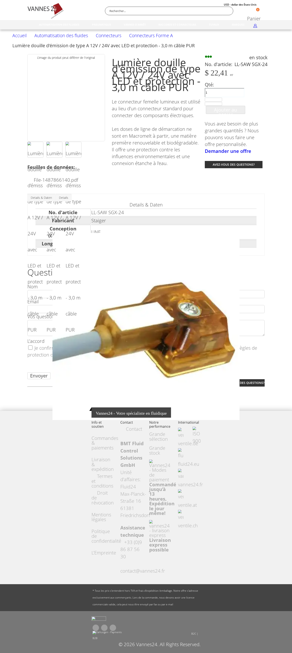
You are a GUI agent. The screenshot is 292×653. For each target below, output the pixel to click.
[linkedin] (113, 628)
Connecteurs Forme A (151, 35)
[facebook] (96, 628)
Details (63, 198)
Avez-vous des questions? (234, 164)
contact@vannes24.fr (142, 571)
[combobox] (169, 11)
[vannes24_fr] (98, 619)
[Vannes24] (45, 11)
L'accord (35, 341)
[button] (35, 150)
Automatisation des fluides (61, 35)
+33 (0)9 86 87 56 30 (131, 549)
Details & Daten (41, 198)
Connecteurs (108, 35)
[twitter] (104, 628)
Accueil (19, 35)
